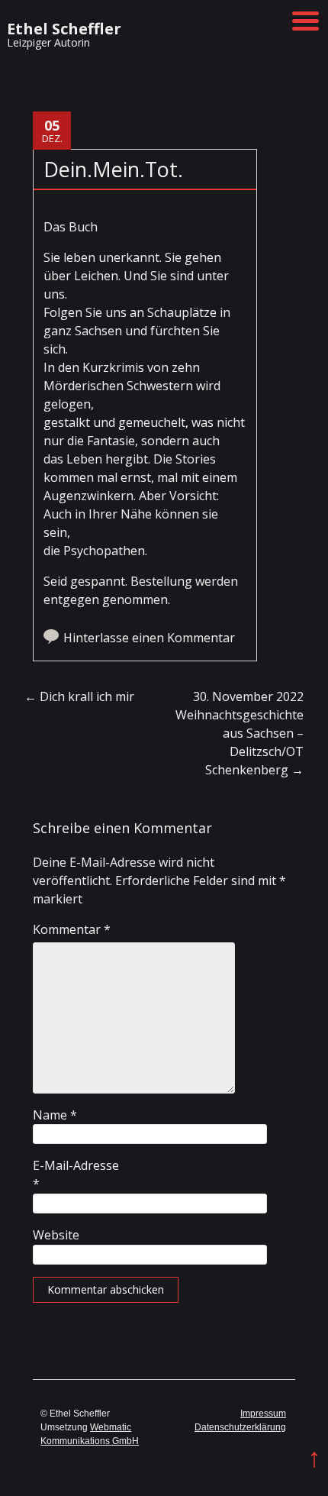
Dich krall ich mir (79, 696)
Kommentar (72, 929)
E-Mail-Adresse (76, 1174)
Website (56, 1234)
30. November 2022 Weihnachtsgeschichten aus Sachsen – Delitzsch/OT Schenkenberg (243, 733)
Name (55, 1115)
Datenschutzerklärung (240, 1427)
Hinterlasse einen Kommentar (149, 637)
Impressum (263, 1413)
